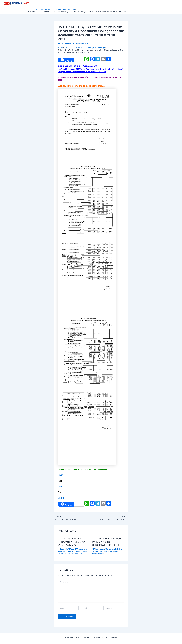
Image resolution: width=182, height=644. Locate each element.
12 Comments (63, 549)
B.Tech (71, 549)
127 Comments (97, 549)
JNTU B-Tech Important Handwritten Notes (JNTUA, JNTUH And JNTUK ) (72, 541)
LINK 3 (61, 498)
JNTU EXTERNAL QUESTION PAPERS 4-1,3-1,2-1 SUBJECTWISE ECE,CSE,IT (106, 541)
